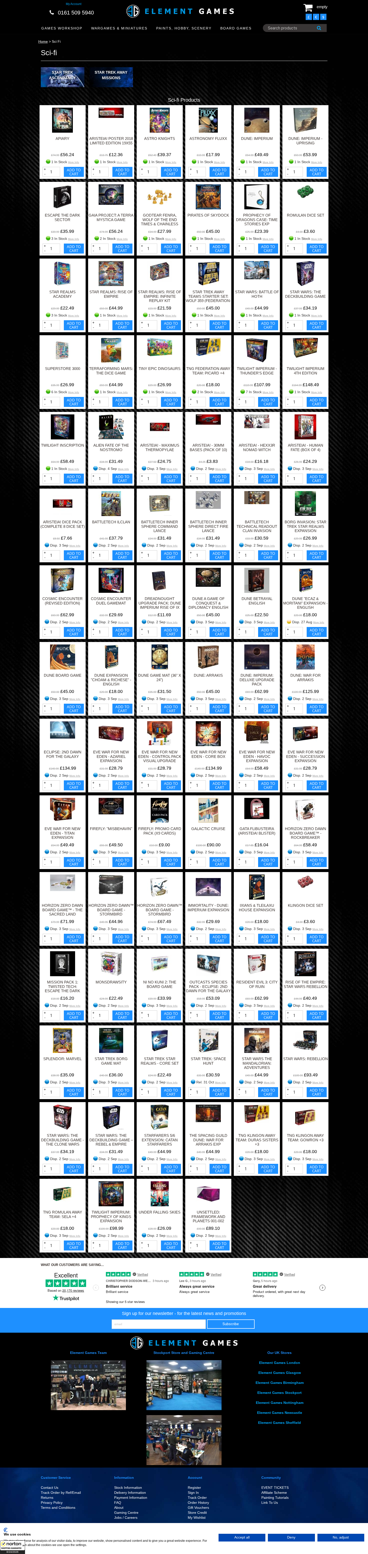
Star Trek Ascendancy (62, 75)
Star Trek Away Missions (111, 75)
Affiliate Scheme (274, 1493)
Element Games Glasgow (279, 1373)
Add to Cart (74, 171)
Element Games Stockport (279, 1393)
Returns (47, 1498)
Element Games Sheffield (279, 1423)
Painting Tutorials (275, 1498)
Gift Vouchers (198, 1508)
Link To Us (269, 1503)
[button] (12, 1547)
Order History (198, 1503)
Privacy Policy (52, 1503)
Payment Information (130, 1498)
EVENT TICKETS (275, 1488)
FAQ (117, 1503)
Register (194, 1488)
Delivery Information (130, 1493)
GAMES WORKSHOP (61, 28)
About (118, 1508)
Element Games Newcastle (279, 1413)
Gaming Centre (126, 1513)
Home (43, 41)
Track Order (197, 1498)
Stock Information (128, 1488)
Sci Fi (56, 41)
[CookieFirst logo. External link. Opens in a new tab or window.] (6, 1530)
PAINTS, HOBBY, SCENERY (184, 28)
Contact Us (49, 1488)
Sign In (193, 1493)
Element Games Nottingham (279, 1403)
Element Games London (279, 1363)
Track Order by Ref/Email (61, 1493)
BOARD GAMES (236, 28)
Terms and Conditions (58, 1508)
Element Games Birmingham (280, 1383)
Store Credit (197, 1513)
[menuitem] (62, 28)
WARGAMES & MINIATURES (119, 28)
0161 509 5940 (76, 12)
